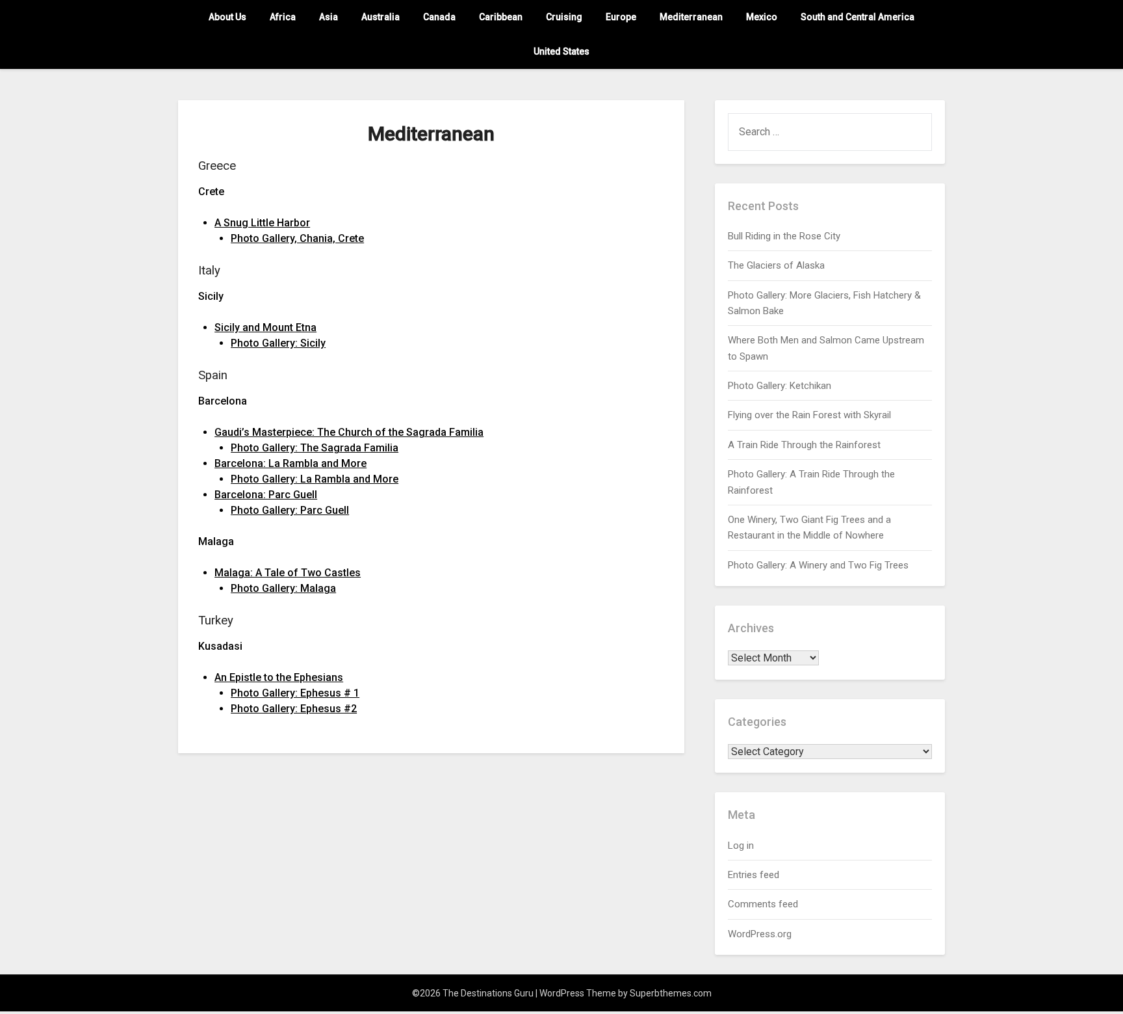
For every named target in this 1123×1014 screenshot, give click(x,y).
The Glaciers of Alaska (776, 265)
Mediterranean (691, 17)
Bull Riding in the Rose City (784, 236)
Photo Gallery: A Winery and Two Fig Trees (818, 565)
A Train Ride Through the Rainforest (804, 445)
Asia (328, 17)
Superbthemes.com (671, 993)
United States (561, 51)
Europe (621, 17)
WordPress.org (760, 934)
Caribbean (501, 17)
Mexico (761, 17)
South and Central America (857, 17)
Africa (283, 17)
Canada (439, 17)
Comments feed (763, 904)
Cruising (564, 17)
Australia (380, 17)
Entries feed (753, 875)
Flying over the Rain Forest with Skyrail (809, 415)
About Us (227, 17)
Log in (741, 845)
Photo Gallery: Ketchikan (779, 386)
